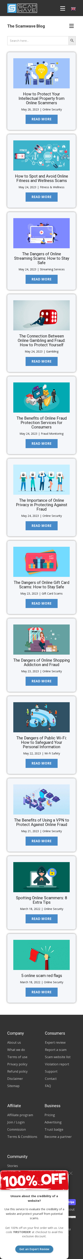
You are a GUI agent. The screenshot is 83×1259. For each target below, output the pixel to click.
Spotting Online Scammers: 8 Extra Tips (41, 900)
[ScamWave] (22, 8)
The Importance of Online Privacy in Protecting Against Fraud (41, 505)
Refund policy (17, 1071)
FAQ (48, 1086)
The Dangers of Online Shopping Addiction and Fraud (41, 662)
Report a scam (55, 1049)
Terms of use (17, 1057)
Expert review (55, 1042)
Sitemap (13, 1086)
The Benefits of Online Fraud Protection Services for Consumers (42, 422)
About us (14, 1042)
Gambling (52, 351)
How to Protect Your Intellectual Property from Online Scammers (41, 98)
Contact (51, 1078)
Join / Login (16, 1122)
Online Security (52, 109)
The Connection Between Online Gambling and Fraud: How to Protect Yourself (41, 340)
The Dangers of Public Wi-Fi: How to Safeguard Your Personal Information (41, 742)
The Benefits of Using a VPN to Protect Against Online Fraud (41, 822)
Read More (42, 119)
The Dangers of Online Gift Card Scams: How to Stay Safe (41, 584)
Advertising (53, 1122)
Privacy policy (17, 1064)
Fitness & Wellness (52, 187)
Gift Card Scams (52, 593)
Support (51, 1071)
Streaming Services (52, 269)
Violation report (57, 1064)
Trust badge (54, 1129)
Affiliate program (20, 1115)
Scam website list (58, 1057)
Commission (16, 1129)
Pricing (50, 1115)
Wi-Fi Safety (52, 753)
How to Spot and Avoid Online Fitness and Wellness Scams (41, 178)
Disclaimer (15, 1078)
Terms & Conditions (22, 1136)
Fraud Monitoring (52, 433)
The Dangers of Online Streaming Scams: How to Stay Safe (41, 258)
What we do (16, 1049)
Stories (12, 1166)
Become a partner (58, 1136)
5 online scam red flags (41, 975)
